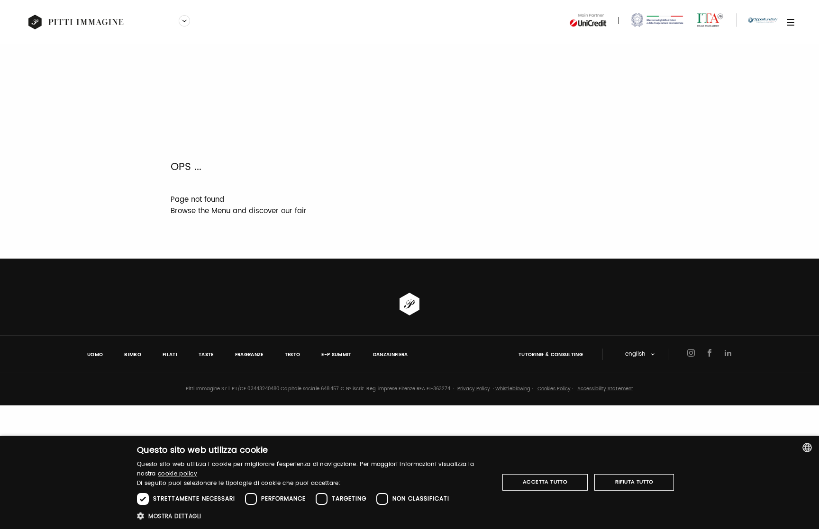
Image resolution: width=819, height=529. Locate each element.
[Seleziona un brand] (184, 21)
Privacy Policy (473, 389)
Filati (170, 355)
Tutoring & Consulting (551, 355)
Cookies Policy (554, 389)
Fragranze (249, 355)
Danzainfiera (390, 355)
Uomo (95, 355)
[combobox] (807, 447)
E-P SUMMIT (336, 355)
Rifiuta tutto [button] (634, 482)
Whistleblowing (512, 389)
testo (292, 355)
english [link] (635, 354)
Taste (206, 355)
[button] (312, 516)
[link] (76, 22)
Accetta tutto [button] (545, 482)
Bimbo (132, 355)
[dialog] (409, 482)
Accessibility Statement (605, 389)
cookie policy (177, 473)
